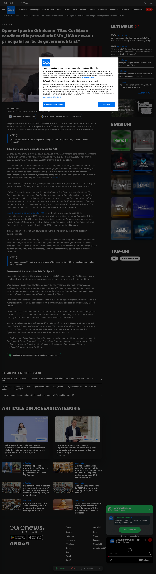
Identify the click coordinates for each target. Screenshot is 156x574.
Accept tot (107, 104)
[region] (78, 84)
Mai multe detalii (88, 78)
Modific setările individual (53, 104)
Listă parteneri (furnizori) (52, 97)
